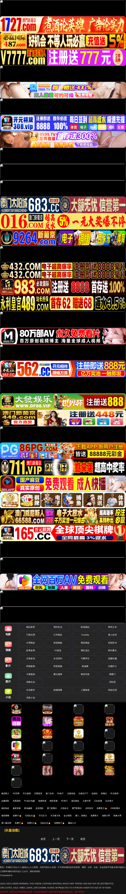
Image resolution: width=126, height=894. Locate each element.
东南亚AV (112, 642)
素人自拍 (112, 634)
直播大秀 (117, 815)
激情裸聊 (5, 815)
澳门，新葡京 (81, 815)
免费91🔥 (19, 823)
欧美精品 (85, 626)
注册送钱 (71, 793)
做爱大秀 (106, 815)
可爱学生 (85, 658)
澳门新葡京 (52, 808)
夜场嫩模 (28, 808)
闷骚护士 (112, 666)
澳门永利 (50, 793)
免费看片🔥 (102, 808)
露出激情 (57, 674)
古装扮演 (30, 658)
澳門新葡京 (77, 808)
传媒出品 (30, 681)
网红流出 (85, 650)
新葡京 (104, 793)
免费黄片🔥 (59, 823)
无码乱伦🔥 (30, 815)
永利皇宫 (89, 808)
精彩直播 (54, 800)
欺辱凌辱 (30, 650)
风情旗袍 (30, 666)
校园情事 (57, 689)
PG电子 (60, 793)
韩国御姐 (57, 642)
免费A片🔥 (32, 823)
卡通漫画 (30, 674)
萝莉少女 (112, 626)
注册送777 (83, 793)
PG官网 (16, 793)
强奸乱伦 (57, 626)
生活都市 (30, 689)
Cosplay (85, 634)
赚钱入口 (72, 823)
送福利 (94, 793)
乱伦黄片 (109, 800)
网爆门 (112, 674)
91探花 (57, 650)
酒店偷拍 (75, 800)
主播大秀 (87, 800)
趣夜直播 (17, 808)
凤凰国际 (17, 800)
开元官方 (43, 815)
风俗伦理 (112, 689)
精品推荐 (30, 626)
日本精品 (57, 634)
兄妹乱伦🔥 (45, 823)
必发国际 (40, 808)
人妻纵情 (85, 689)
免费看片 (95, 815)
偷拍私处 (5, 808)
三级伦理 (30, 634)
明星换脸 (57, 666)
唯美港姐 (85, 642)
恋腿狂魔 (112, 658)
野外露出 (112, 650)
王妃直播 (98, 800)
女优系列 (57, 658)
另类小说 (30, 697)
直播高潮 (42, 800)
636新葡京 (115, 808)
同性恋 (112, 681)
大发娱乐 (64, 808)
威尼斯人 (5, 793)
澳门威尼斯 (6, 823)
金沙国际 (68, 815)
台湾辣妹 (30, 642)
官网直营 (38, 793)
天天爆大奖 (55, 815)
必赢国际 (5, 800)
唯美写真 (85, 674)
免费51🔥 (17, 815)
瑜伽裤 (85, 666)
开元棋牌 (27, 793)
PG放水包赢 (29, 800)
